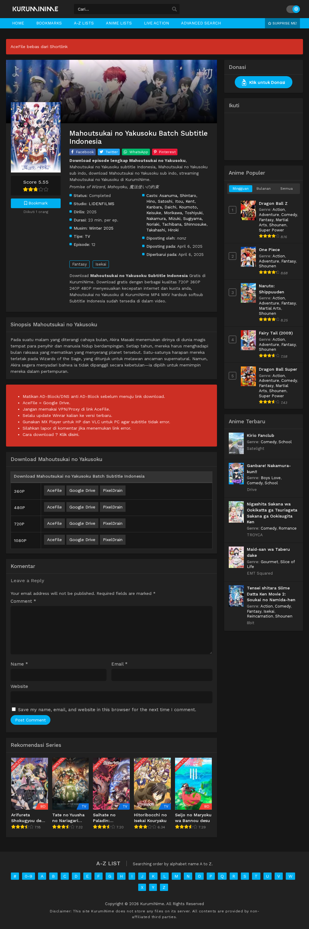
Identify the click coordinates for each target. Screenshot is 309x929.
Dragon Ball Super (278, 369)
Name (19, 664)
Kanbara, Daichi (161, 207)
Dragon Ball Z (273, 203)
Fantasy (79, 264)
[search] (174, 9)
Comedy (289, 214)
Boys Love (271, 478)
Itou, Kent (185, 201)
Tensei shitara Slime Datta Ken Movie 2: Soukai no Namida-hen (271, 593)
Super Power (271, 230)
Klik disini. (69, 434)
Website (19, 686)
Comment (23, 601)
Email (119, 664)
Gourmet (269, 562)
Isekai (100, 264)
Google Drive (82, 490)
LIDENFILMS (101, 203)
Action (278, 209)
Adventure (269, 214)
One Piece (269, 249)
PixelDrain (113, 490)
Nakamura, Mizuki (163, 218)
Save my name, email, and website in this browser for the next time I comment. (107, 709)
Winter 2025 (101, 228)
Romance (288, 528)
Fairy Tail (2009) (276, 333)
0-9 (28, 876)
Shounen (277, 225)
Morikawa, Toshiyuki (183, 212)
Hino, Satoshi (159, 201)
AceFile (54, 490)
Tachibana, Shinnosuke (184, 224)
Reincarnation (260, 616)
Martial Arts (270, 308)
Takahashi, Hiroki (162, 229)
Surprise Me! (284, 23)
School (285, 442)
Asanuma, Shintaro (177, 195)
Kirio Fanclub (260, 435)
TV (87, 236)
